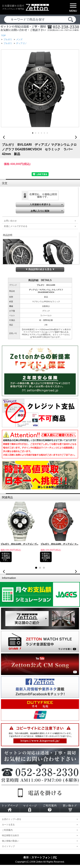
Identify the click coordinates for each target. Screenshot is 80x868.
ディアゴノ (21, 43)
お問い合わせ (10, 221)
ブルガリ (7, 39)
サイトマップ (8, 846)
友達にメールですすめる (15, 226)
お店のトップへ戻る (11, 819)
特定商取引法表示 (10, 835)
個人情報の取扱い (10, 841)
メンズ (19, 39)
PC (55, 857)
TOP (3, 35)
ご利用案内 (7, 830)
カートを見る (8, 824)
